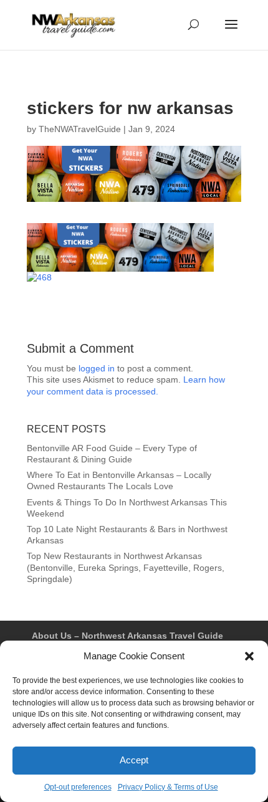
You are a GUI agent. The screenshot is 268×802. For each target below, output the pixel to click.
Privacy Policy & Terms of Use (168, 787)
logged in (97, 368)
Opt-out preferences (78, 787)
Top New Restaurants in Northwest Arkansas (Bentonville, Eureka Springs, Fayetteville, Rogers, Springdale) (125, 567)
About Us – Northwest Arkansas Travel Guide (127, 636)
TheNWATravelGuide (80, 129)
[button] (249, 656)
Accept (134, 760)
